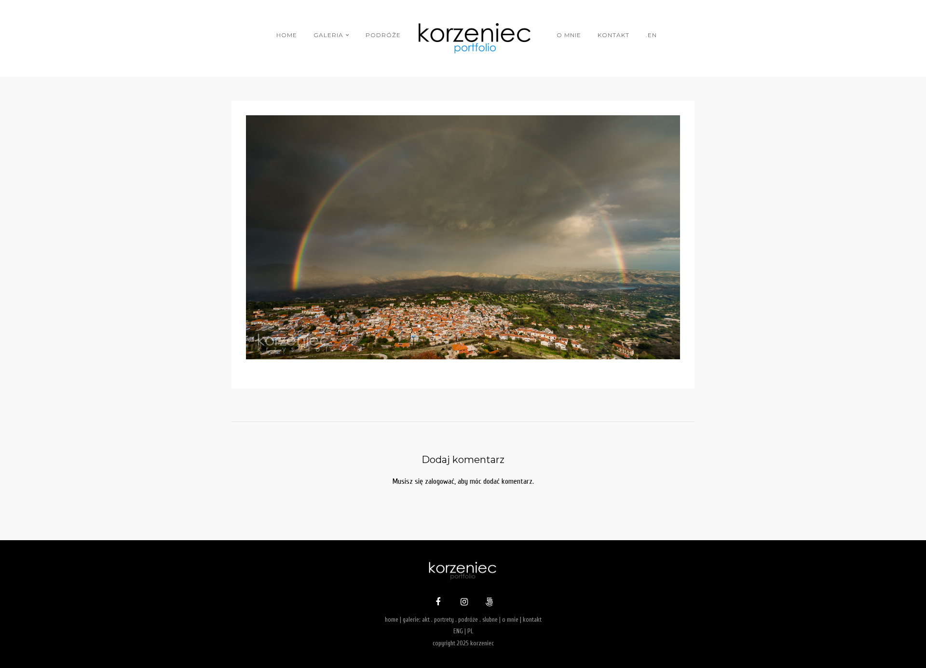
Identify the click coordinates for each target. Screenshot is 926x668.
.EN (651, 35)
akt (426, 619)
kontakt (613, 35)
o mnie (569, 35)
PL (470, 631)
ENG (458, 631)
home (286, 35)
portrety (444, 619)
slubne (490, 619)
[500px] (488, 603)
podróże (383, 35)
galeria (328, 35)
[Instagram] (463, 603)
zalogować (439, 481)
